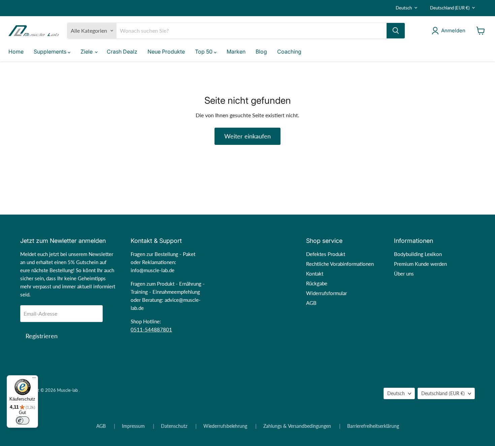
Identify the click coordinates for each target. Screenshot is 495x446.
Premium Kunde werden (420, 264)
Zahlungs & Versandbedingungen (297, 426)
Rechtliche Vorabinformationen (340, 264)
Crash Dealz (122, 51)
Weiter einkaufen (247, 136)
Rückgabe (316, 283)
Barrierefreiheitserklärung (373, 426)
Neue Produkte (166, 51)
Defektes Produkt (325, 254)
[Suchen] (396, 30)
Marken (236, 51)
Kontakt (314, 273)
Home (16, 51)
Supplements (51, 51)
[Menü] (34, 379)
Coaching (289, 51)
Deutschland (449, 7)
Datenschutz (174, 426)
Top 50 (204, 51)
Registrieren (42, 336)
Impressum (133, 426)
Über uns (404, 273)
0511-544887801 (151, 329)
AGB (311, 303)
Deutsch (404, 7)
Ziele (87, 51)
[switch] (22, 420)
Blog (261, 51)
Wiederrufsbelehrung (225, 426)
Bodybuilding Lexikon (418, 254)
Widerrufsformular (326, 293)
